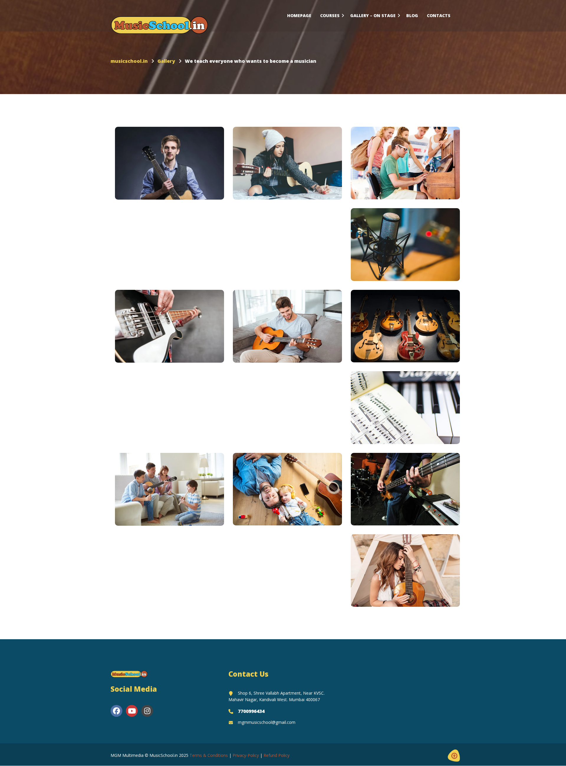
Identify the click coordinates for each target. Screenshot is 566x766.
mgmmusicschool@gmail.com (266, 722)
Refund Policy (276, 755)
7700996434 (251, 711)
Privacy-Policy (246, 755)
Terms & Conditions (209, 755)
